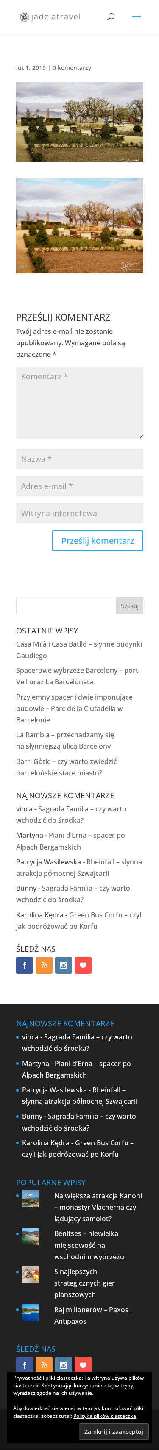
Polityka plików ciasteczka (104, 1415)
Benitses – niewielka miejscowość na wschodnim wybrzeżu (89, 1245)
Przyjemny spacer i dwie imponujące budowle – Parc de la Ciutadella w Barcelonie (74, 708)
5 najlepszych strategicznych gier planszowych (84, 1283)
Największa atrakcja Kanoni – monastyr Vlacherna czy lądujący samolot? (98, 1207)
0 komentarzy (72, 68)
